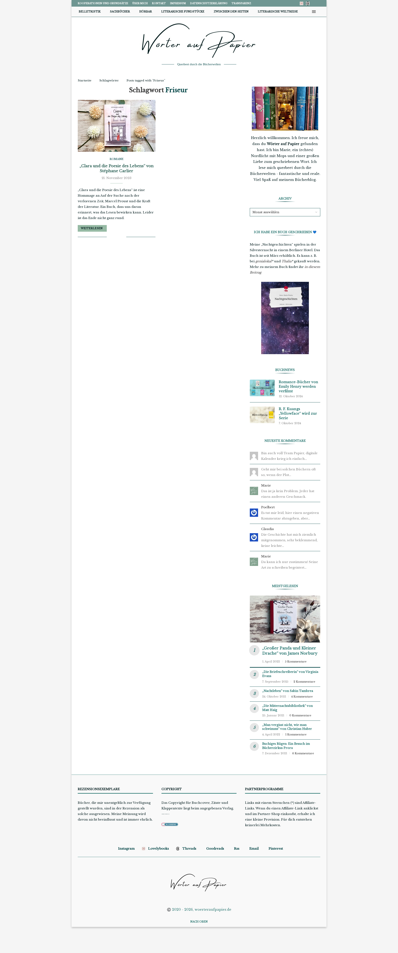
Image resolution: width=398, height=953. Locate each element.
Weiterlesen (92, 228)
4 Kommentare (302, 696)
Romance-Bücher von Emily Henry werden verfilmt (298, 386)
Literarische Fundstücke (182, 11)
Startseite (84, 80)
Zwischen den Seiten (231, 11)
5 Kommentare (296, 661)
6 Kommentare (303, 753)
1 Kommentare (296, 734)
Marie (266, 485)
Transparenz (241, 3)
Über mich (140, 3)
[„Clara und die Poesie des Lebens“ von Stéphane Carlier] (116, 126)
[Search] (320, 12)
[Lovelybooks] (301, 3)
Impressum (178, 3)
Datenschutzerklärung (208, 3)
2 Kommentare (304, 681)
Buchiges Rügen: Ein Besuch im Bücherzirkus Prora (286, 746)
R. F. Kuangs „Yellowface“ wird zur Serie (298, 413)
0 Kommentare (300, 715)
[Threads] (307, 3)
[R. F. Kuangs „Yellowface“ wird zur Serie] (262, 415)
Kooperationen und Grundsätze (103, 3)
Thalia (286, 261)
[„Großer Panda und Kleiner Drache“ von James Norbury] (285, 619)
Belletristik (90, 11)
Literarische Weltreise (278, 11)
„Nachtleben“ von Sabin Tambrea (287, 691)
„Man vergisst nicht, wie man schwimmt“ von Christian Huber (287, 727)
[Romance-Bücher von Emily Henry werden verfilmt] (262, 388)
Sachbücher (120, 11)
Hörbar (145, 11)
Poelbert (268, 507)
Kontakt (159, 3)
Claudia (267, 529)
